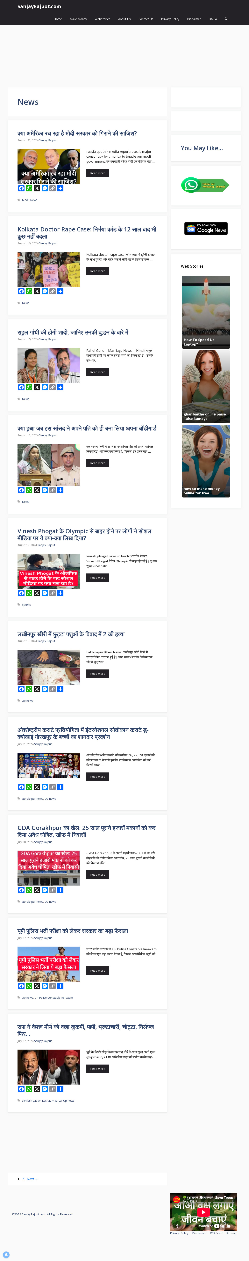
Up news (27, 700)
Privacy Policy (170, 19)
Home (58, 19)
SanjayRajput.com (39, 6)
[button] (226, 19)
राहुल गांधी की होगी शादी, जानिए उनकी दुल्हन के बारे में (73, 332)
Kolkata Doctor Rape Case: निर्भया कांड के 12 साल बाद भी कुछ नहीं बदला (87, 232)
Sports (26, 605)
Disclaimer (194, 19)
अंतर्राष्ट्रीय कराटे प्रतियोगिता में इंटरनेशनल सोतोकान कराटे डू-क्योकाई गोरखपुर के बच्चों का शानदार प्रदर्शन (83, 733)
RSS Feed (216, 1233)
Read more (97, 173)
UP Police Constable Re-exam (54, 997)
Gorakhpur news (32, 798)
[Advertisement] (124, 54)
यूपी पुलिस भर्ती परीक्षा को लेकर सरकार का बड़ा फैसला (73, 931)
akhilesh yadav (31, 1100)
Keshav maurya (52, 1100)
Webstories (102, 19)
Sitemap (231, 1233)
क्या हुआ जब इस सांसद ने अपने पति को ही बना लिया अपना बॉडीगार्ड (87, 428)
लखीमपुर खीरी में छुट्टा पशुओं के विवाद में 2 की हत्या (71, 634)
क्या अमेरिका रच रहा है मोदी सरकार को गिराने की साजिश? (77, 133)
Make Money (78, 19)
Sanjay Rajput (48, 140)
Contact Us (146, 19)
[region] (50, 1232)
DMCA (213, 19)
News (33, 200)
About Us (124, 19)
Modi (25, 200)
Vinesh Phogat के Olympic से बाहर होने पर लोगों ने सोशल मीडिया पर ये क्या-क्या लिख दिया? (84, 534)
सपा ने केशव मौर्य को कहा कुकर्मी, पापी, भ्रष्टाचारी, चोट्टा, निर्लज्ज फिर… (86, 1030)
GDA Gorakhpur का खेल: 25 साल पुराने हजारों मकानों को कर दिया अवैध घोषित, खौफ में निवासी (86, 831)
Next (32, 1179)
